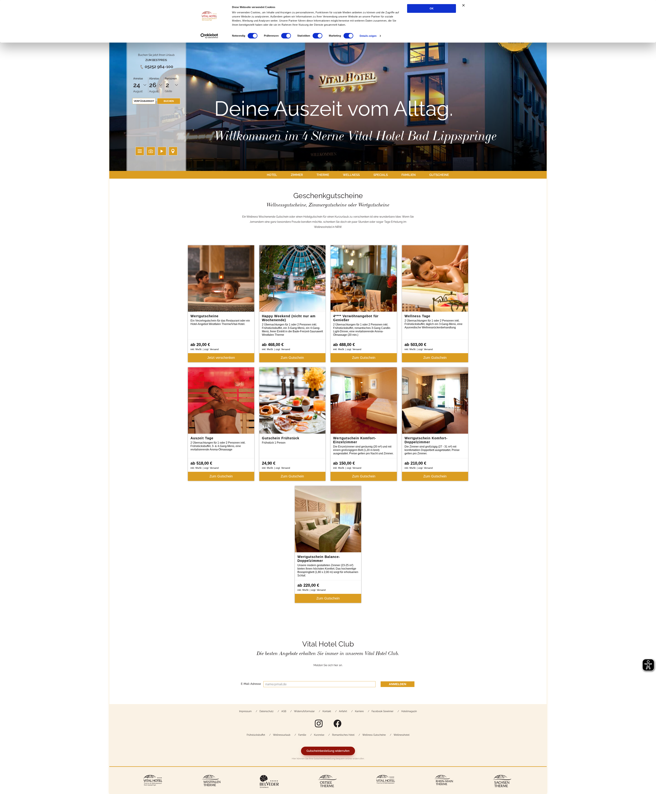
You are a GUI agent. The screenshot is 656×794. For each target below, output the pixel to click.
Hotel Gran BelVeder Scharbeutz (269, 782)
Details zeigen (368, 35)
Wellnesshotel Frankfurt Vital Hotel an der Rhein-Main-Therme (385, 782)
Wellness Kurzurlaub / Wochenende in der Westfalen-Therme (210, 782)
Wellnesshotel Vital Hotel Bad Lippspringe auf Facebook (337, 723)
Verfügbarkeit (144, 101)
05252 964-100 (159, 66)
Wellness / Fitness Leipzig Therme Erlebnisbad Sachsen (501, 782)
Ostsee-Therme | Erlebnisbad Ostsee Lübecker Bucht (327, 782)
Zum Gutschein (292, 357)
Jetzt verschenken (221, 357)
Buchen (169, 101)
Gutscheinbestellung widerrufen (328, 750)
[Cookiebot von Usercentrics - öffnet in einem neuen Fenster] (209, 35)
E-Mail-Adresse (251, 683)
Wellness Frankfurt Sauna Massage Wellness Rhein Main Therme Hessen (443, 782)
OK (432, 8)
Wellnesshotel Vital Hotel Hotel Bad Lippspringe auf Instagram (318, 723)
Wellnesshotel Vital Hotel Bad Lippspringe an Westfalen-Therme (152, 782)
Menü (139, 151)
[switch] (286, 35)
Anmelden (397, 684)
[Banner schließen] (463, 5)
